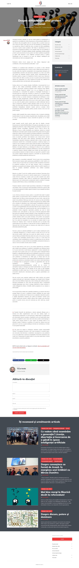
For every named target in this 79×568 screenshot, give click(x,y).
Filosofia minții (58, 44)
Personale (57, 58)
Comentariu (15, 382)
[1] (34, 147)
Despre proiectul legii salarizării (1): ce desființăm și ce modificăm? (62, 103)
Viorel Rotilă (21, 369)
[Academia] (59, 75)
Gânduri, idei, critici (39, 16)
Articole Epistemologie (59, 53)
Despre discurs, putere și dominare (55, 515)
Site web (14, 403)
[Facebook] (56, 75)
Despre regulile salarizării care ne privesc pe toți (61, 89)
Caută (62, 539)
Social (67, 428)
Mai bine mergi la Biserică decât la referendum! (55, 493)
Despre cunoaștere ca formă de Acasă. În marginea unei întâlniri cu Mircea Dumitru (55, 468)
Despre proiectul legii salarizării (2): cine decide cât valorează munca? (61, 96)
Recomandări (57, 49)
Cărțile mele (57, 56)
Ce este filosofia (57, 458)
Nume (14, 393)
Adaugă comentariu (28, 27)
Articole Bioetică (58, 51)
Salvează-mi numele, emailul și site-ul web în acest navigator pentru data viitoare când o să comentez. (30, 409)
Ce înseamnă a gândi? (47, 461)
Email (14, 398)
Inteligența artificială (59, 428)
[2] (18, 261)
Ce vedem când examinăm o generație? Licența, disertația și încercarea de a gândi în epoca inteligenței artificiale (62, 112)
